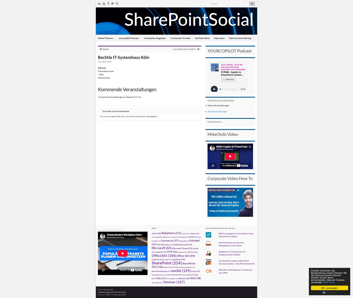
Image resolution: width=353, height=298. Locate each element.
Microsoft (161, 248)
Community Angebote (155, 38)
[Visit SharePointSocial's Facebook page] (108, 3)
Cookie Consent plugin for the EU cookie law (329, 292)
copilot (158, 237)
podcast (179, 259)
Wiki (195, 278)
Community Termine (180, 38)
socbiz (180, 270)
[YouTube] (104, 3)
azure (156, 233)
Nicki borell (193, 252)
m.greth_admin (106, 62)
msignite (160, 252)
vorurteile (172, 278)
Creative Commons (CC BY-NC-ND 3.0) (112, 292)
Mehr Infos (329, 282)
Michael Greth (183, 244)
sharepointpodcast (186, 267)
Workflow (157, 283)
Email (184, 237)
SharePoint (167, 262)
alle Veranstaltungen (217, 111)
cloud (185, 233)
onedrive (157, 259)
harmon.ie (169, 240)
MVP (172, 251)
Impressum (219, 38)
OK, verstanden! (329, 288)
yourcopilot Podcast (129, 38)
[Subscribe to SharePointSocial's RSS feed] (117, 3)
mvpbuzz (182, 252)
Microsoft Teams (182, 248)
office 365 (186, 255)
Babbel (106, 49)
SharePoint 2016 (170, 267)
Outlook (168, 259)
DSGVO (167, 237)
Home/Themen (105, 38)
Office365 (164, 255)
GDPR (193, 237)
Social (195, 271)
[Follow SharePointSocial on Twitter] (112, 3)
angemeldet (115, 116)
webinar (184, 278)
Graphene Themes (119, 295)
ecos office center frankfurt (184, 49)
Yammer (174, 282)
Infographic (184, 241)
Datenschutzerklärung (240, 38)
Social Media (187, 275)
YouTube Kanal (202, 38)
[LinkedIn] (99, 3)
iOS (161, 244)
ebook (176, 237)
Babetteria (171, 233)
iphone (169, 245)
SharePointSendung (161, 271)
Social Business (159, 275)
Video (160, 278)
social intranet (174, 275)
